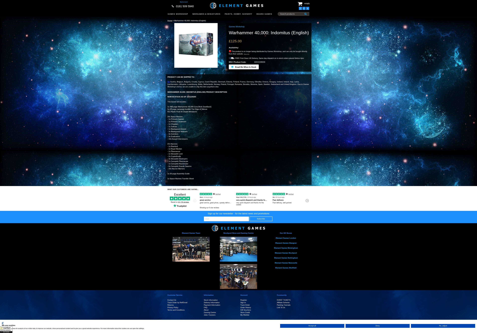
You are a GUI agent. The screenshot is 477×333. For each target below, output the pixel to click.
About (206, 310)
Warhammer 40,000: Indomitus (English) (190, 21)
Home (169, 21)
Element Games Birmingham (286, 248)
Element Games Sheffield (286, 268)
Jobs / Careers (209, 315)
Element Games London (286, 238)
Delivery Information (212, 302)
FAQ (205, 307)
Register (243, 300)
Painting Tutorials (283, 305)
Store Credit (245, 312)
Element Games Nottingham (286, 258)
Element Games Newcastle (286, 263)
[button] (6, 329)
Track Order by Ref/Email (177, 302)
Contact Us (171, 300)
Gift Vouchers (245, 310)
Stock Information (211, 300)
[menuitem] (178, 14)
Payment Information (212, 305)
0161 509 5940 (185, 6)
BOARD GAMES (264, 14)
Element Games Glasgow (286, 243)
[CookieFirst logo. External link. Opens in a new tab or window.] (3, 323)
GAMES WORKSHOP (178, 14)
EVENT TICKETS (283, 300)
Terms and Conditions (176, 310)
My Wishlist (244, 315)
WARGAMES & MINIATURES (206, 14)
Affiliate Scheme (283, 302)
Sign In (243, 302)
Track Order (245, 305)
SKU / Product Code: (237, 62)
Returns (170, 305)
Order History (245, 307)
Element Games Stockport (286, 253)
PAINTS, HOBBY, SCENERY (238, 14)
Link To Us (281, 307)
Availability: (234, 48)
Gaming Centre (210, 312)
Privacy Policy (172, 307)
